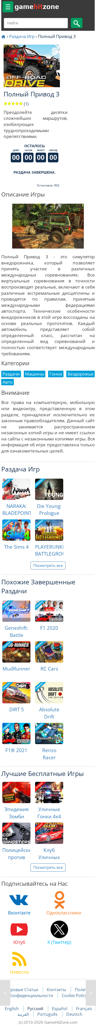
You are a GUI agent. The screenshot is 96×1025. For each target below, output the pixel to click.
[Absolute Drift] (49, 692)
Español (60, 1008)
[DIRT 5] (16, 692)
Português (48, 1014)
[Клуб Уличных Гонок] (49, 833)
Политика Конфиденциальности (51, 992)
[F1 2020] (49, 611)
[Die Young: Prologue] (49, 489)
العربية (23, 1014)
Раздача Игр (22, 36)
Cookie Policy (74, 995)
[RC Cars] (49, 652)
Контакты (56, 989)
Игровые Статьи (22, 989)
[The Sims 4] (16, 530)
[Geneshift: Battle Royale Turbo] (16, 611)
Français (84, 1008)
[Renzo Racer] (49, 733)
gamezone (37, 6)
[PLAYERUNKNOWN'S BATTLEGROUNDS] (49, 530)
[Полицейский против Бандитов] (16, 833)
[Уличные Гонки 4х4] (49, 792)
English (12, 1008)
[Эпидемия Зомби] (16, 792)
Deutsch (74, 1014)
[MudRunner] (16, 652)
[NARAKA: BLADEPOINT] (16, 489)
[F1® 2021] (16, 733)
